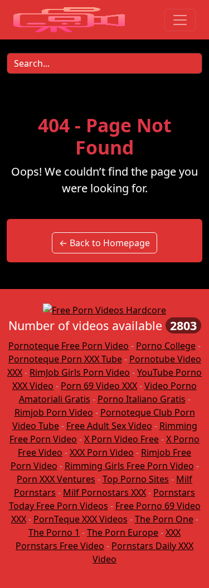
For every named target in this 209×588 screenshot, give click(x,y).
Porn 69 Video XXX (99, 386)
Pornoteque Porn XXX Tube (65, 359)
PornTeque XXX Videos (80, 519)
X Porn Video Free (121, 439)
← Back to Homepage (104, 243)
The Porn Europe (122, 532)
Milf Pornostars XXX (104, 492)
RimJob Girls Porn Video (80, 372)
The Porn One (164, 519)
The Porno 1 (54, 532)
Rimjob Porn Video (53, 412)
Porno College (166, 346)
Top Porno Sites (136, 479)
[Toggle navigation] (180, 20)
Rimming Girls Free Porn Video (129, 466)
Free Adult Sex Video (109, 426)
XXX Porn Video (102, 452)
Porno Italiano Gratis (142, 399)
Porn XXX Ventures (56, 479)
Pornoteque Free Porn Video (68, 346)
